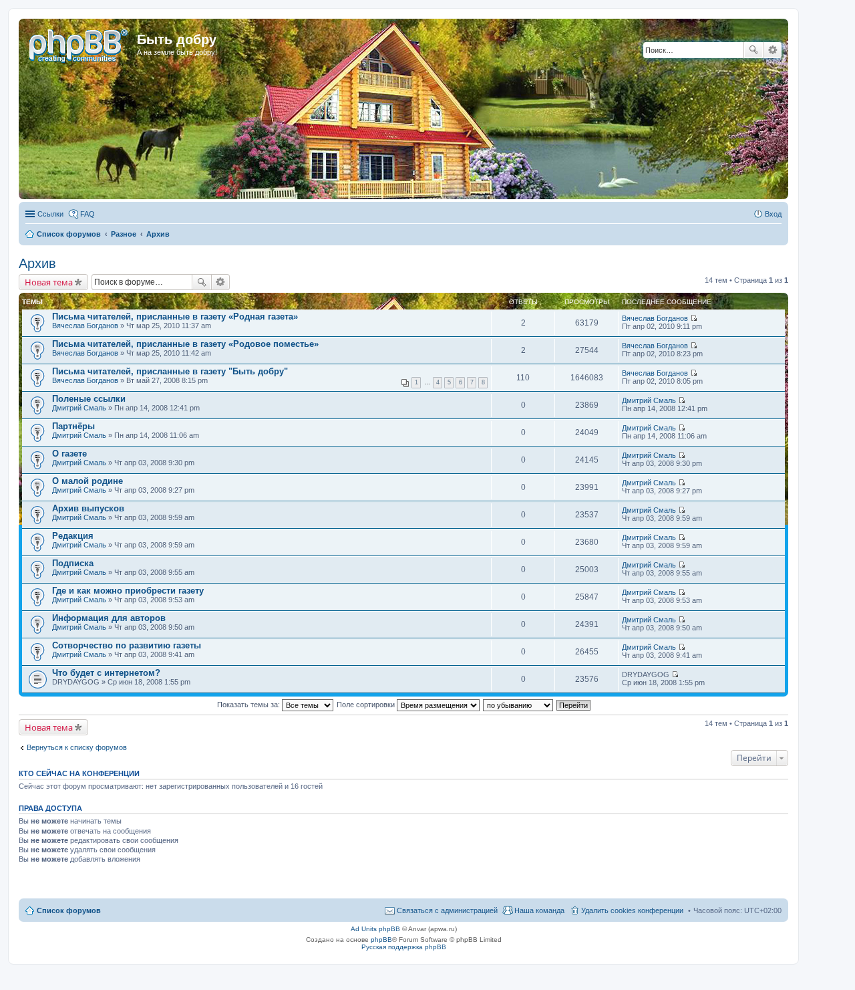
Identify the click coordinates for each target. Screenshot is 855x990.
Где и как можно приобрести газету (128, 591)
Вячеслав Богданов (85, 326)
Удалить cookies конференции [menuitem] (632, 910)
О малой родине (87, 481)
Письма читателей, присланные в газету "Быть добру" (170, 371)
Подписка (73, 563)
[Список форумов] (79, 43)
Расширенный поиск (772, 50)
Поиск (753, 50)
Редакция (73, 536)
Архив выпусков (88, 508)
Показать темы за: (249, 705)
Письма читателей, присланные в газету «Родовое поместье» (185, 344)
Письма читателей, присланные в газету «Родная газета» (175, 317)
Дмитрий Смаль (79, 408)
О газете (69, 454)
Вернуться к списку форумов (77, 747)
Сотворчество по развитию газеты (126, 645)
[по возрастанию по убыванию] (518, 705)
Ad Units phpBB (375, 929)
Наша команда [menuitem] (539, 910)
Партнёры (73, 426)
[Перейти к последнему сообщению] (693, 318)
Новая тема (49, 282)
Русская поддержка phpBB (403, 947)
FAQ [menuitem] (87, 214)
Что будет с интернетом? (106, 673)
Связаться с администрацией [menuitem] (447, 910)
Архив (37, 263)
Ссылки (50, 214)
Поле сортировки (367, 705)
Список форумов (69, 910)
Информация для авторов (109, 618)
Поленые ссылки (89, 399)
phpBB (381, 939)
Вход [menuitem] (773, 214)
